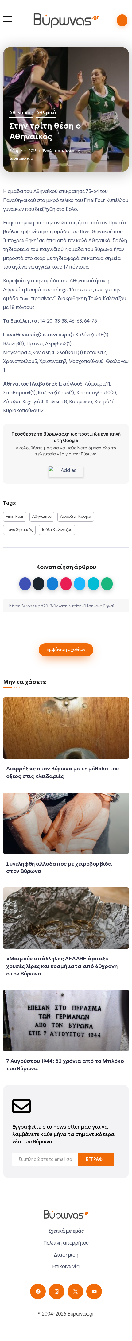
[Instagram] (56, 1291)
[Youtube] (94, 1291)
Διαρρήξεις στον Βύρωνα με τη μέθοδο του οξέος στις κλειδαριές (62, 772)
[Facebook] (38, 1291)
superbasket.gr (21, 158)
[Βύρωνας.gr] (66, 20)
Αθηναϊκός (21, 112)
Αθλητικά (46, 112)
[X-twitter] (75, 1291)
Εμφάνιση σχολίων (66, 649)
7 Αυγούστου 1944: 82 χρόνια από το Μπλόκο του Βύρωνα (65, 1065)
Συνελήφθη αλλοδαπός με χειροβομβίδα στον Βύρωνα (59, 867)
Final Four (15, 516)
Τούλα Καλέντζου (56, 529)
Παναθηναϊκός (19, 529)
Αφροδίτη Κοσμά (75, 516)
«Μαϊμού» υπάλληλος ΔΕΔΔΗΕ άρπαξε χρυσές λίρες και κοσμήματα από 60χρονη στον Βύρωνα (61, 966)
